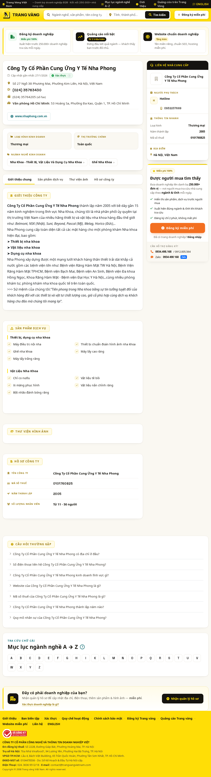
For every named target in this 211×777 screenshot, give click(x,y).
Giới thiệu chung (20, 179)
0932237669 (172, 108)
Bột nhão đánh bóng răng (31, 392)
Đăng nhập (195, 237)
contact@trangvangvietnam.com (71, 765)
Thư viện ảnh (78, 179)
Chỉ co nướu (21, 378)
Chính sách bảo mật (108, 718)
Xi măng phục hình (26, 385)
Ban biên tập (30, 718)
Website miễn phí (14, 724)
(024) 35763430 (27, 90)
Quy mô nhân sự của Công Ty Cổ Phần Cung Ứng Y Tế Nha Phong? (59, 617)
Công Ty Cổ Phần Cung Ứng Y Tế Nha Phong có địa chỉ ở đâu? (56, 554)
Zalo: (170, 257)
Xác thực (50, 718)
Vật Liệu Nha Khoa (24, 371)
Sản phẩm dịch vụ (50, 179)
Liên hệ (37, 724)
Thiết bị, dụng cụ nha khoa (30, 337)
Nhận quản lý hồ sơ (185, 699)
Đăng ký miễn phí (193, 14)
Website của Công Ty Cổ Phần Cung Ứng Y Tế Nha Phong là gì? (57, 586)
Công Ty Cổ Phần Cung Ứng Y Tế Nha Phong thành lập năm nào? (58, 607)
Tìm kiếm (159, 15)
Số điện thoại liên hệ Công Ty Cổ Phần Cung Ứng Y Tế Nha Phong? (59, 564)
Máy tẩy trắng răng (26, 359)
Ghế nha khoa (22, 351)
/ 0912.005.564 (173, 251)
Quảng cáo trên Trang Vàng (171, 4)
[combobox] (79, 15)
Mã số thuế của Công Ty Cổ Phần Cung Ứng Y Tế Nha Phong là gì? (59, 596)
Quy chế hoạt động (75, 718)
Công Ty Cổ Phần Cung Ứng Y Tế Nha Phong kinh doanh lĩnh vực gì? (61, 575)
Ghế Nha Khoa (102, 162)
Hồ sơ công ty (104, 179)
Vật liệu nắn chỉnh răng (97, 385)
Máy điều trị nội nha (27, 344)
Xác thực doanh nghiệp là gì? (40, 704)
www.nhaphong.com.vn (31, 116)
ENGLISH (202, 4)
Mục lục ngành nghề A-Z (117, 4)
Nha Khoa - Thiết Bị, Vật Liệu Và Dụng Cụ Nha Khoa (46, 162)
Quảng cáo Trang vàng (176, 718)
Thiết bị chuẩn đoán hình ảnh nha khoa (108, 344)
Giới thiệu (142, 4)
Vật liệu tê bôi (90, 378)
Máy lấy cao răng (92, 351)
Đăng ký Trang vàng (141, 718)
